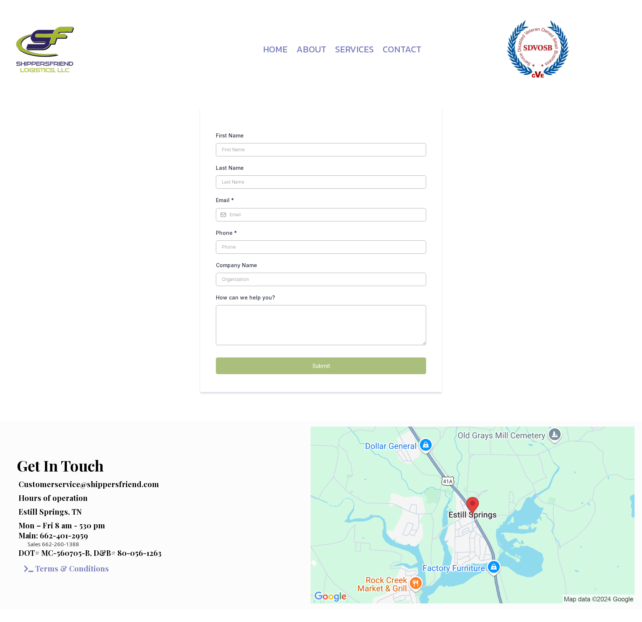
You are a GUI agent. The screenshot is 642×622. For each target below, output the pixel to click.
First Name (230, 135)
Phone (226, 233)
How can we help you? (245, 297)
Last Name (230, 168)
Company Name (236, 265)
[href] (473, 515)
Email (225, 200)
